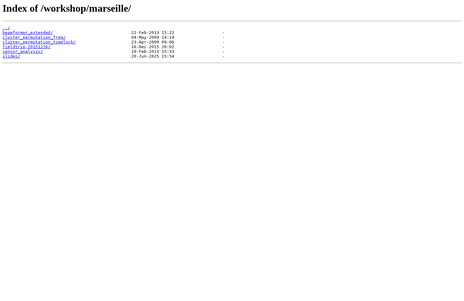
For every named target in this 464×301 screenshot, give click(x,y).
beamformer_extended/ (28, 32)
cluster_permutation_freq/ (34, 37)
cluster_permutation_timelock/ (39, 42)
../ (6, 28)
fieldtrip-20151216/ (27, 46)
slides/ (11, 56)
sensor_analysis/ (23, 51)
